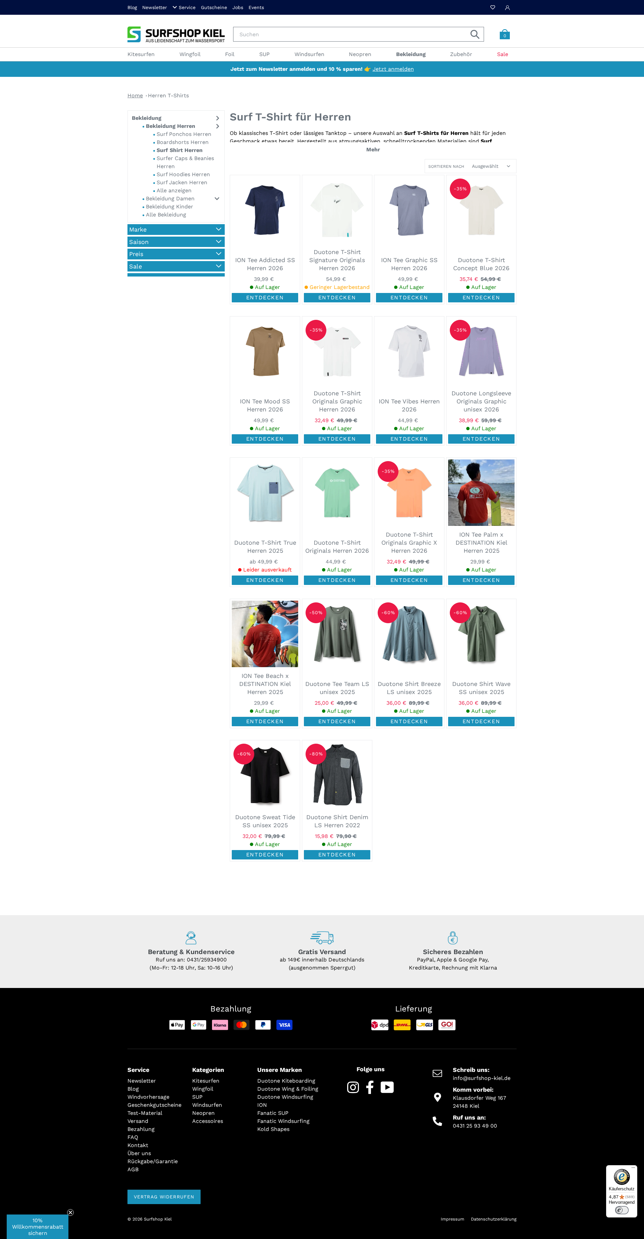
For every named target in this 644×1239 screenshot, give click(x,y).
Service (187, 7)
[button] (37, 1227)
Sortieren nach (446, 166)
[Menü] (633, 1169)
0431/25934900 (207, 959)
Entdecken (265, 297)
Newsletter (154, 7)
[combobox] (358, 34)
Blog (132, 7)
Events (256, 7)
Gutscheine (214, 7)
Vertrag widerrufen (164, 1196)
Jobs (237, 7)
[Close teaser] (70, 1212)
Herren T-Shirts (168, 95)
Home (135, 95)
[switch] (622, 1210)
